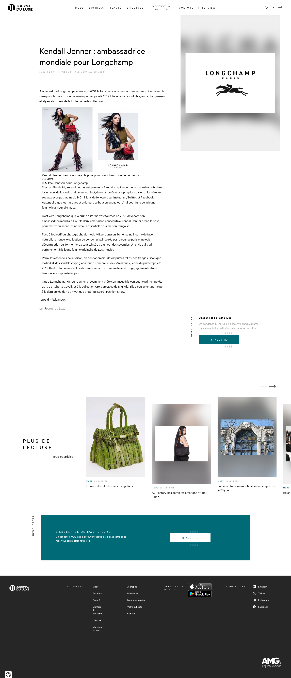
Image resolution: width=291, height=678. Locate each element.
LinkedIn (262, 586)
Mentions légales (136, 600)
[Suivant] (272, 386)
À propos (132, 586)
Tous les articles (62, 456)
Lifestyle (135, 7)
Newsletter (132, 593)
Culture (186, 7)
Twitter (261, 593)
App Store (200, 586)
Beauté (115, 7)
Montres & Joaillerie (161, 8)
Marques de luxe (97, 628)
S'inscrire (219, 339)
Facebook (263, 606)
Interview (207, 7)
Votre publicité (134, 606)
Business (96, 7)
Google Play (200, 593)
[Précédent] (263, 386)
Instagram (263, 600)
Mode (79, 7)
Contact (131, 613)
